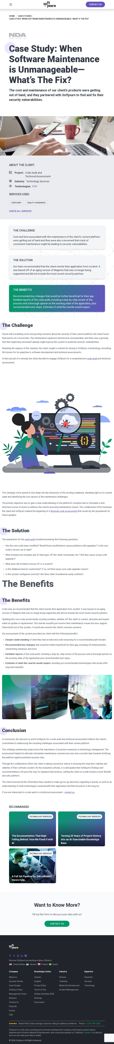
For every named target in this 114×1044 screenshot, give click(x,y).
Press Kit (13, 1006)
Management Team (18, 994)
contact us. (70, 792)
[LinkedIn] (22, 956)
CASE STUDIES (25, 16)
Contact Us (95, 4)
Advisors (13, 998)
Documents (39, 1002)
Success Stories (16, 981)
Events (12, 1010)
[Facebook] (10, 956)
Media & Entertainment (69, 985)
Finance (62, 977)
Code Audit (16, 203)
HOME (12, 16)
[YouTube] (18, 956)
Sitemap (38, 998)
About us (13, 977)
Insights (37, 981)
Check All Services (20, 211)
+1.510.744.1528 (93, 1023)
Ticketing (63, 981)
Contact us (88, 1032)
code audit (92, 358)
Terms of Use (40, 990)
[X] (14, 956)
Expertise (88, 977)
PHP (34, 186)
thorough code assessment (64, 511)
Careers (37, 977)
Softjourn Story (16, 990)
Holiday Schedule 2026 (44, 994)
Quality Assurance (36, 203)
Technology (89, 985)
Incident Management (69, 990)
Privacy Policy (40, 985)
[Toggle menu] (10, 4)
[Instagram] (26, 956)
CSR (11, 1015)
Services (88, 981)
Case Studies (15, 985)
